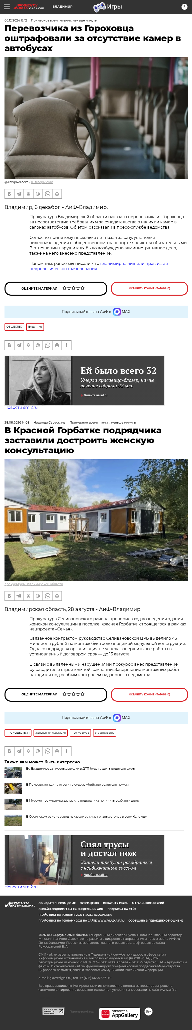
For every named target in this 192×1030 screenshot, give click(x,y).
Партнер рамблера (82, 1011)
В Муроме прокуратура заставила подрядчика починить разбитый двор (82, 800)
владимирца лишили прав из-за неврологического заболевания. (99, 266)
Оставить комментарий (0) (149, 288)
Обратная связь (115, 903)
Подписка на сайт (122, 909)
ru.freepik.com (42, 182)
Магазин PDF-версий (148, 903)
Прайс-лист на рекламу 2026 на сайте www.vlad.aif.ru (81, 920)
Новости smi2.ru (21, 407)
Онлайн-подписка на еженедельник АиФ (71, 909)
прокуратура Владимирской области (33, 584)
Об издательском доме (57, 903)
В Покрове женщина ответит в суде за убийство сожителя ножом (77, 784)
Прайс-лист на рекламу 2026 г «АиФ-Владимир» (75, 915)
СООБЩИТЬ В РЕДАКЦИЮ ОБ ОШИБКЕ (155, 920)
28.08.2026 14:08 (17, 422)
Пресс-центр (89, 903)
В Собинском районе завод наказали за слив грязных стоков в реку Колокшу (86, 816)
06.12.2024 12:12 (15, 20)
